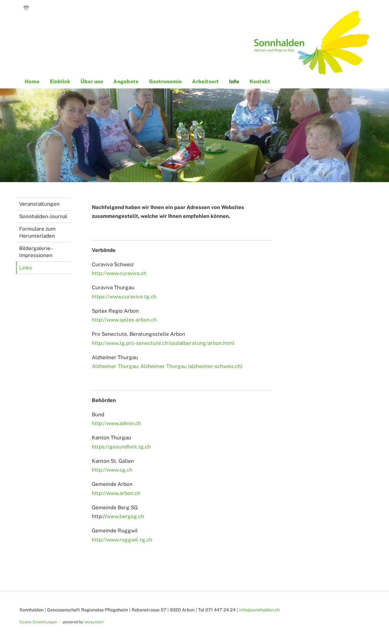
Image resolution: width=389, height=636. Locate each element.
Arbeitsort (205, 81)
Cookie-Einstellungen (38, 622)
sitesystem (94, 622)
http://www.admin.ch (116, 423)
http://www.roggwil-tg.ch (122, 540)
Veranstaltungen (39, 204)
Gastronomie (165, 81)
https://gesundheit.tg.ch (121, 447)
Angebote (126, 81)
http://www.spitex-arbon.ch (124, 320)
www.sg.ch (120, 470)
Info (234, 81)
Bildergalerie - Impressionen (36, 251)
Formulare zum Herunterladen (37, 232)
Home (32, 81)
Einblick (60, 81)
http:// (99, 470)
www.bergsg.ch (125, 516)
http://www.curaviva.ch (119, 273)
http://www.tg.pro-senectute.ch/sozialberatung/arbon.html (163, 343)
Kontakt (260, 81)
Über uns (92, 81)
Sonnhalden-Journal (43, 216)
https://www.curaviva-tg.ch (124, 297)
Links (25, 268)
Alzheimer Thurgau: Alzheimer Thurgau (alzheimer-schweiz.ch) (167, 366)
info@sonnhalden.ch (259, 609)
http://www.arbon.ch (116, 493)
